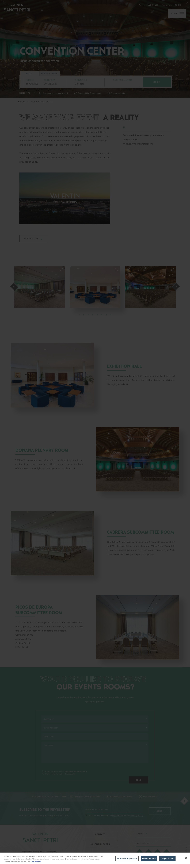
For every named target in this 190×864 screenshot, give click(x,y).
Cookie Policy (36, 861)
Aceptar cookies (167, 858)
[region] (95, 858)
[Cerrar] (186, 858)
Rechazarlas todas (149, 858)
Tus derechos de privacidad (127, 858)
